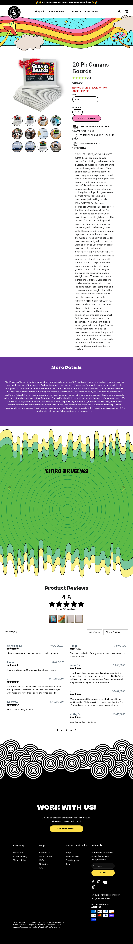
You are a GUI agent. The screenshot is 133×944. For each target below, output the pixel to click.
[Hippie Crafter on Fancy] (93, 887)
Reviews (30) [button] (11, 631)
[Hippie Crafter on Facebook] (93, 882)
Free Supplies (72, 860)
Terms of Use (19, 860)
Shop (68, 852)
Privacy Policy (20, 856)
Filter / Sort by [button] (113, 632)
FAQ (41, 867)
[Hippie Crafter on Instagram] (99, 882)
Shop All (39, 11)
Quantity (76, 107)
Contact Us (91, 11)
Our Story (75, 11)
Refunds (43, 860)
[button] (53, 619)
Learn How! (66, 828)
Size (74, 94)
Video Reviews (56, 11)
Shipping (43, 864)
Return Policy (45, 856)
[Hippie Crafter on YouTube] (105, 882)
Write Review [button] (94, 632)
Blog (67, 864)
